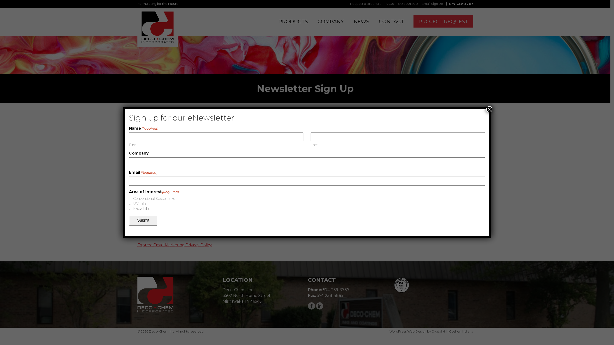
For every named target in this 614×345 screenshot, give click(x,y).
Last (314, 145)
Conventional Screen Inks (154, 198)
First (132, 145)
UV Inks (139, 203)
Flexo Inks (141, 208)
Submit (143, 220)
